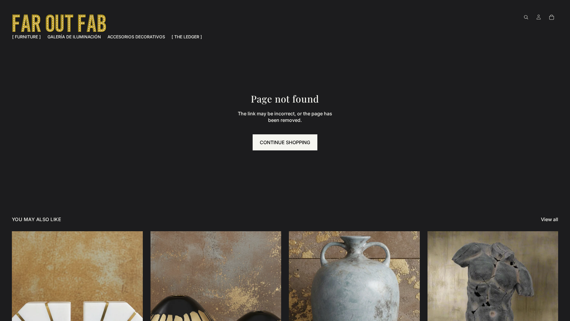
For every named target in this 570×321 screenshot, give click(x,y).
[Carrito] (551, 17)
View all (549, 219)
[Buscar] (526, 17)
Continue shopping (285, 142)
